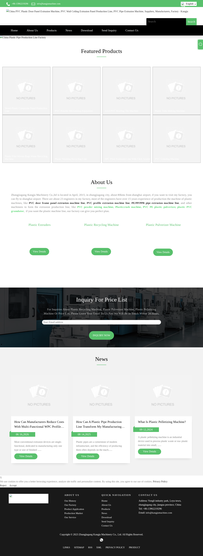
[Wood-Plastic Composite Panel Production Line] (26, 91)
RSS (90, 547)
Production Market (73, 513)
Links (66, 547)
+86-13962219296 (20, 4)
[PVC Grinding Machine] (177, 139)
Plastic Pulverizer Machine (163, 224)
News (68, 30)
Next (200, 35)
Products (52, 30)
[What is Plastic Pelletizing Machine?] (163, 395)
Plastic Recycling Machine (101, 224)
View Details (39, 251)
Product (134, 547)
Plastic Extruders (40, 224)
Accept (12, 485)
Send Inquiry (109, 30)
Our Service (70, 517)
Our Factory (70, 505)
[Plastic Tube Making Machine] (177, 91)
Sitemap (79, 547)
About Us (32, 30)
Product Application (74, 509)
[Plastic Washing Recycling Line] (76, 139)
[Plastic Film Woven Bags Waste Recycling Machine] (26, 139)
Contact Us (131, 30)
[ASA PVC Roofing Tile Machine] (126, 91)
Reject (3, 485)
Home (14, 30)
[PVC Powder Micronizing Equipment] (76, 91)
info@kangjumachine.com (48, 4)
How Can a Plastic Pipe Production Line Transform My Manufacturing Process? (99, 424)
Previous (3, 35)
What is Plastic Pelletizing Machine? (162, 422)
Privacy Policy (160, 481)
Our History (70, 501)
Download (87, 30)
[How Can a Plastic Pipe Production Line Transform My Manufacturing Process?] (101, 395)
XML (99, 547)
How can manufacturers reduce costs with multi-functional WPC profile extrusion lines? (39, 424)
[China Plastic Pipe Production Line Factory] (101, 37)
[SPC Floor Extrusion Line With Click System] (126, 139)
